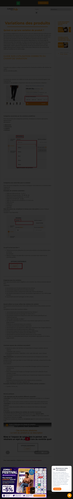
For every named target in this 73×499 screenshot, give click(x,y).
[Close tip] (70, 468)
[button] (44, 470)
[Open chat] (69, 495)
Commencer (57, 489)
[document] (36, 249)
